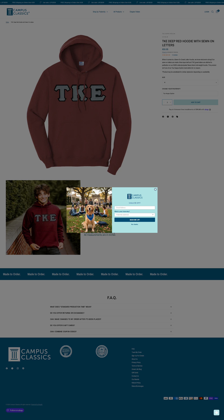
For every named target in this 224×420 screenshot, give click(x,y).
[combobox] (134, 214)
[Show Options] (153, 214)
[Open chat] (216, 412)
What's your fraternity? (122, 211)
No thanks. (134, 224)
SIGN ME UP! (135, 220)
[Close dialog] (155, 189)
